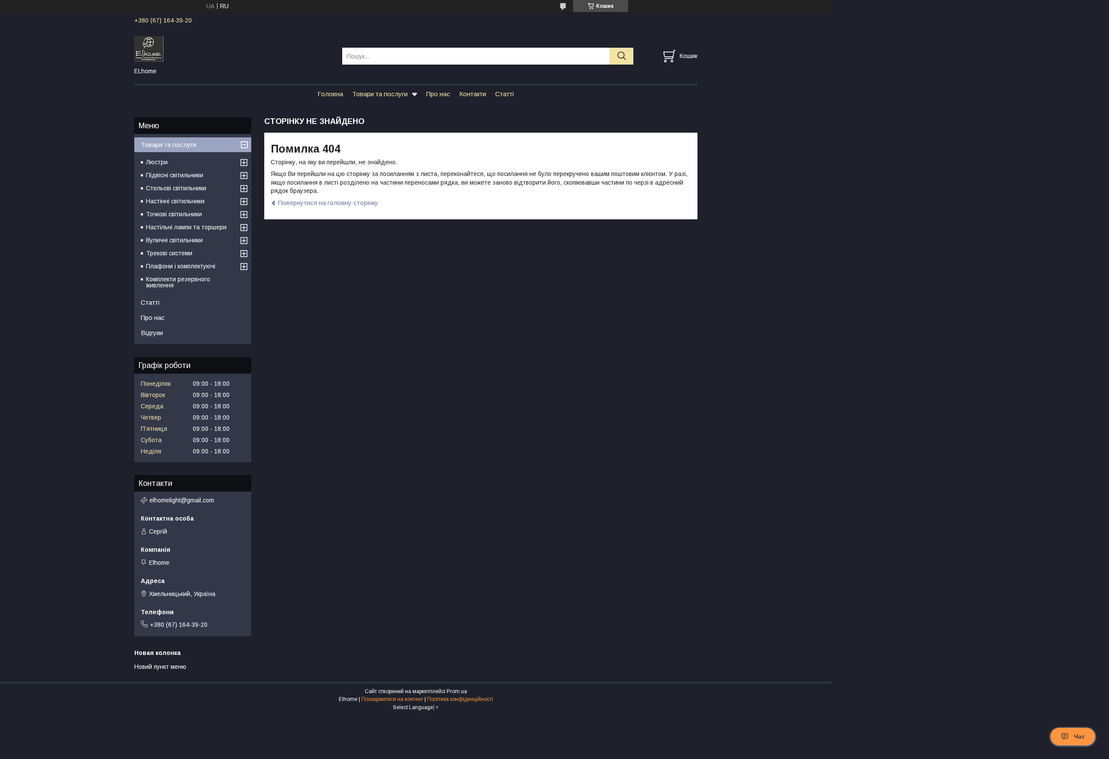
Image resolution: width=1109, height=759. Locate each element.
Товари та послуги (380, 94)
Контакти (472, 94)
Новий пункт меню (160, 666)
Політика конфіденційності (460, 699)
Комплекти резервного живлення (178, 282)
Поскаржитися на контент (392, 699)
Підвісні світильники (174, 175)
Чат (1079, 736)
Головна (330, 94)
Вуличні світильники (174, 240)
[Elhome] (232, 48)
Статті (504, 94)
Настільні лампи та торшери (186, 227)
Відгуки (152, 332)
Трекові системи (169, 253)
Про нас (438, 94)
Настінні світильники (175, 201)
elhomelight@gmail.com (181, 500)
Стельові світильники (176, 188)
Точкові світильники (174, 214)
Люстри (157, 162)
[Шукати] (621, 56)
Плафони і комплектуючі (180, 266)
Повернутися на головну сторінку (328, 202)
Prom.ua (457, 691)
